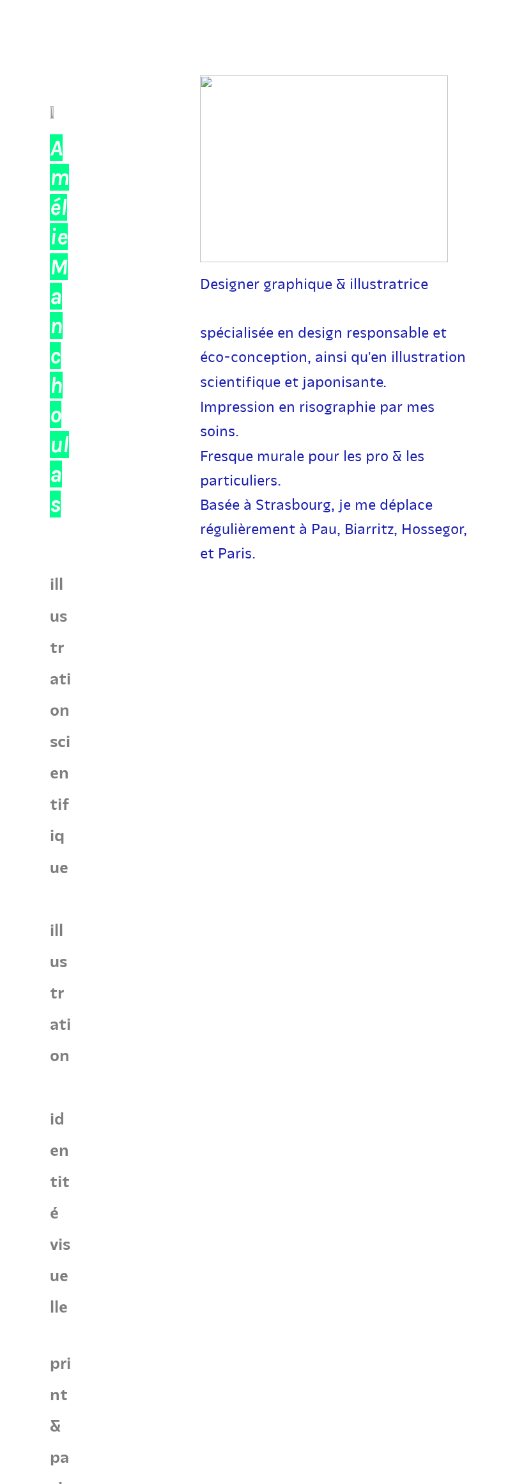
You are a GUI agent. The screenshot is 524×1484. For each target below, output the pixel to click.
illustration (60, 992)
